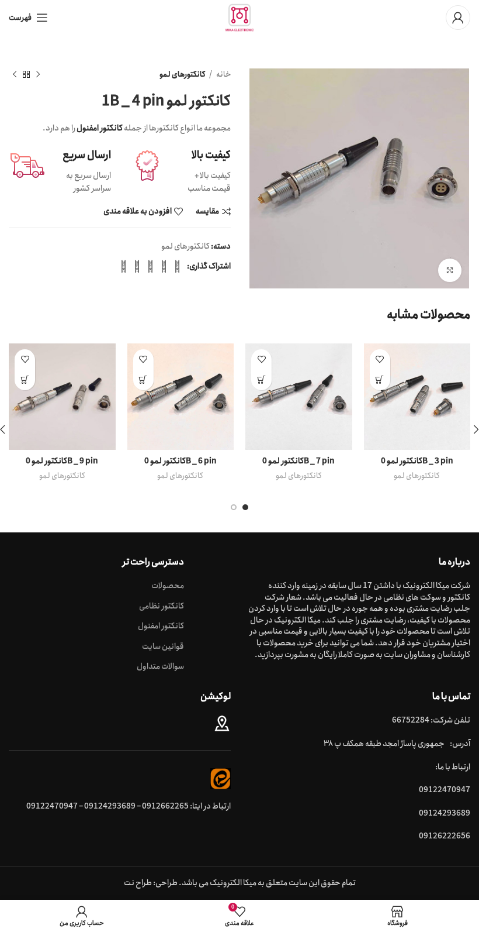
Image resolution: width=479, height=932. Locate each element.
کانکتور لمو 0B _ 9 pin (62, 461)
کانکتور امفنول (161, 626)
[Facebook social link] (177, 266)
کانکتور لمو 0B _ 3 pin (417, 461)
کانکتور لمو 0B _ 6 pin (180, 461)
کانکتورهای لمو (182, 74)
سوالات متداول (160, 667)
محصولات (167, 586)
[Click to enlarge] (449, 270)
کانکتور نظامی (161, 607)
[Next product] (14, 75)
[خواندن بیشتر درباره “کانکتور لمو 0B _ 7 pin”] (261, 380)
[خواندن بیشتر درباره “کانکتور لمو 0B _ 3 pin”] (380, 380)
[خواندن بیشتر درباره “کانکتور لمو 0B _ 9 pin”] (25, 380)
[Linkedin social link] (137, 266)
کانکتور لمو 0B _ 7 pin (298, 461)
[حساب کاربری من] (458, 17)
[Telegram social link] (123, 266)
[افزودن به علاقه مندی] (380, 359)
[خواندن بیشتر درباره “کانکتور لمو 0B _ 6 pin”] (143, 380)
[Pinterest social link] (150, 266)
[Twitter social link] (164, 266)
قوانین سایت (163, 647)
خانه (223, 74)
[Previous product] (38, 75)
